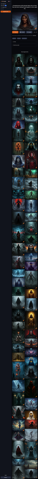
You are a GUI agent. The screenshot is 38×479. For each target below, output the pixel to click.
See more (34, 35)
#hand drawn (24, 38)
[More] (33, 32)
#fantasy (14, 38)
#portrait (19, 38)
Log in (6, 475)
